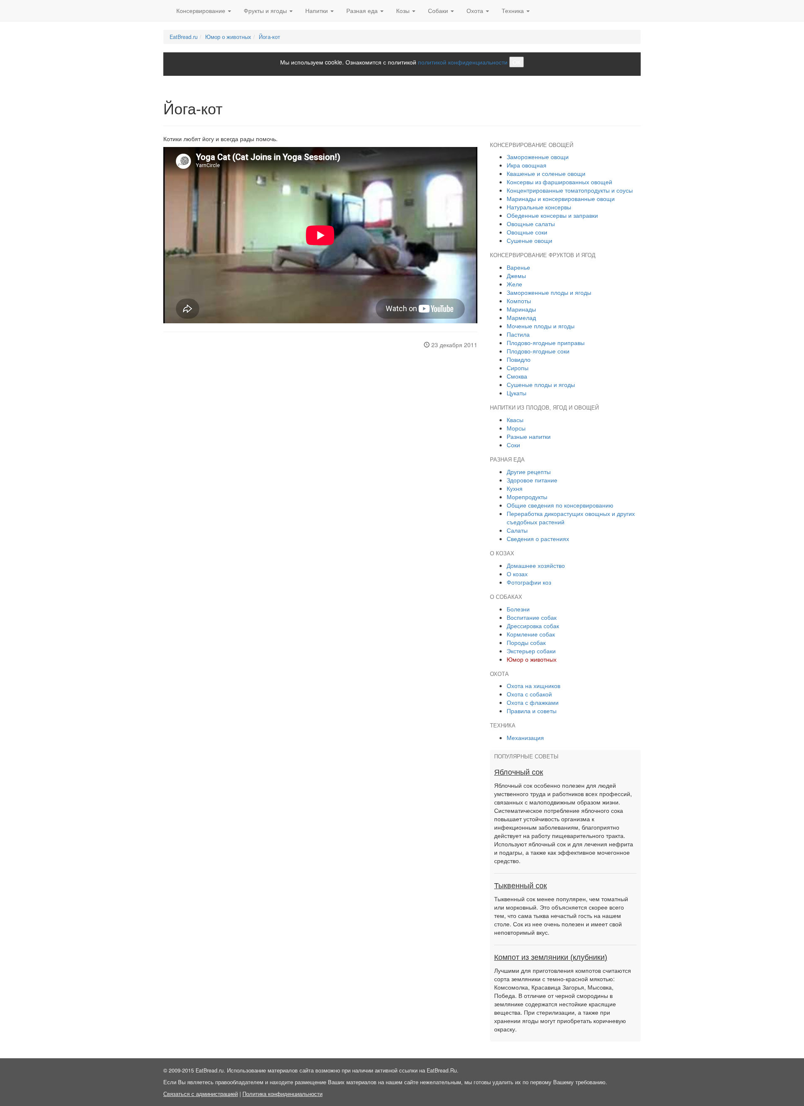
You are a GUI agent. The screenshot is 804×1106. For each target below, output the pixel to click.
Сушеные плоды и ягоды (541, 384)
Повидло (519, 359)
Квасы (515, 419)
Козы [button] (403, 10)
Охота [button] (475, 10)
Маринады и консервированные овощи (561, 198)
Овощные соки (527, 232)
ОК (517, 62)
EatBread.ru (184, 37)
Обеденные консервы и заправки (552, 215)
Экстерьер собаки (531, 651)
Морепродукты (527, 496)
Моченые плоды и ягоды (541, 326)
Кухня (515, 488)
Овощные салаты (531, 223)
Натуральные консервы (539, 207)
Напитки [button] (317, 10)
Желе (514, 284)
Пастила (518, 334)
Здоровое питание (532, 480)
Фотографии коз (529, 582)
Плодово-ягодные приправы (546, 342)
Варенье (518, 267)
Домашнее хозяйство (536, 565)
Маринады (521, 309)
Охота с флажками (533, 702)
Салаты (517, 530)
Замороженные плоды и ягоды (549, 292)
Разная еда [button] (362, 10)
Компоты (519, 300)
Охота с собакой (529, 694)
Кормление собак (531, 634)
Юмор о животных (228, 37)
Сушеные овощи (529, 240)
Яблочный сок (518, 772)
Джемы (516, 275)
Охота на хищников (533, 685)
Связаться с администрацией (200, 1094)
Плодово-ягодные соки (538, 351)
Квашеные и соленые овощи (546, 173)
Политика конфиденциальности (282, 1094)
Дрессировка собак (533, 625)
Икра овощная (526, 165)
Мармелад (521, 317)
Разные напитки (529, 436)
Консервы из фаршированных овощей (559, 182)
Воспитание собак (532, 617)
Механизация (525, 737)
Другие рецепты (529, 471)
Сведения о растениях (538, 538)
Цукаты (516, 393)
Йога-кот (269, 37)
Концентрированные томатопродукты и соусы (570, 190)
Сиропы (517, 368)
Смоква (517, 376)
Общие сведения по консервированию (560, 505)
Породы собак (526, 642)
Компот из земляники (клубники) (550, 957)
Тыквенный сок (520, 886)
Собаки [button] (439, 10)
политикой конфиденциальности (463, 62)
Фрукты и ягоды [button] (266, 10)
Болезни (518, 609)
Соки (513, 445)
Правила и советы (532, 710)
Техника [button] (514, 10)
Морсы (516, 428)
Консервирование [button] (201, 10)
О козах (517, 574)
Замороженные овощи (538, 156)
